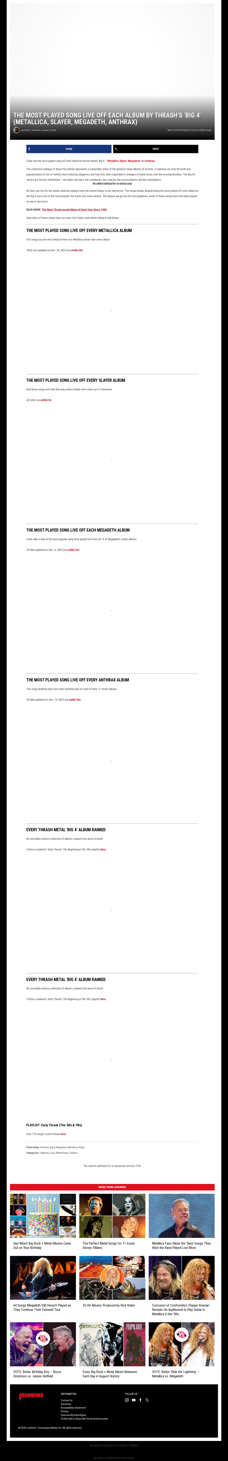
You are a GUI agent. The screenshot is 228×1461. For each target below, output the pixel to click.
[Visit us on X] (148, 1400)
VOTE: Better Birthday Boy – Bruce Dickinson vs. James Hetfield (37, 1374)
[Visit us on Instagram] (128, 1400)
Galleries (44, 1153)
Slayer (123, 161)
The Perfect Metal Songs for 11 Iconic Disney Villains (109, 1245)
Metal (59, 1153)
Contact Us (66, 1400)
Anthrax (150, 161)
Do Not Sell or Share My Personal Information (84, 1418)
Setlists (74, 1153)
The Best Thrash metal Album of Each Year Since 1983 (74, 209)
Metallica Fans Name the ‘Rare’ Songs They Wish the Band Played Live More (181, 1245)
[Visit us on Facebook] (141, 1400)
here (63, 1134)
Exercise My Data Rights (73, 1415)
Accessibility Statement (73, 1407)
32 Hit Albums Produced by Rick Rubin (109, 1305)
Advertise (66, 1404)
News (66, 1153)
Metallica (112, 161)
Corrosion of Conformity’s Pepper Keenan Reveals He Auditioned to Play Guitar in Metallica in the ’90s (180, 1309)
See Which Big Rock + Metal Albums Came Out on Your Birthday (42, 1245)
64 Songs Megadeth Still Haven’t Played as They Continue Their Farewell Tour (42, 1307)
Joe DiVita (25, 130)
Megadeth (134, 161)
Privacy (65, 1411)
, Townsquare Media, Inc (48, 1427)
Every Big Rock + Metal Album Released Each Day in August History (110, 1374)
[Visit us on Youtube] (135, 1400)
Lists (52, 1153)
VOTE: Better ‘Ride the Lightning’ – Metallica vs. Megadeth (175, 1374)
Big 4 (52, 1147)
